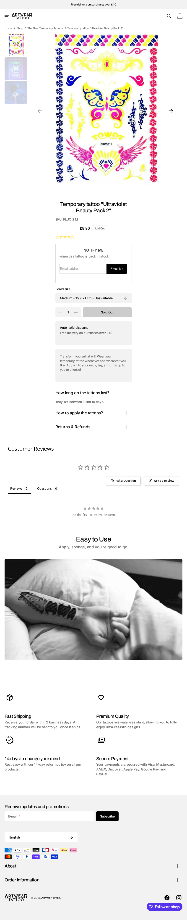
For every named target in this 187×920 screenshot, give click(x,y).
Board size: (63, 289)
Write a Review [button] (163, 480)
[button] (7, 16)
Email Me (117, 269)
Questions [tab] (44, 488)
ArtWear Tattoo (50, 897)
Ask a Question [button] (126, 480)
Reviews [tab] (16, 488)
